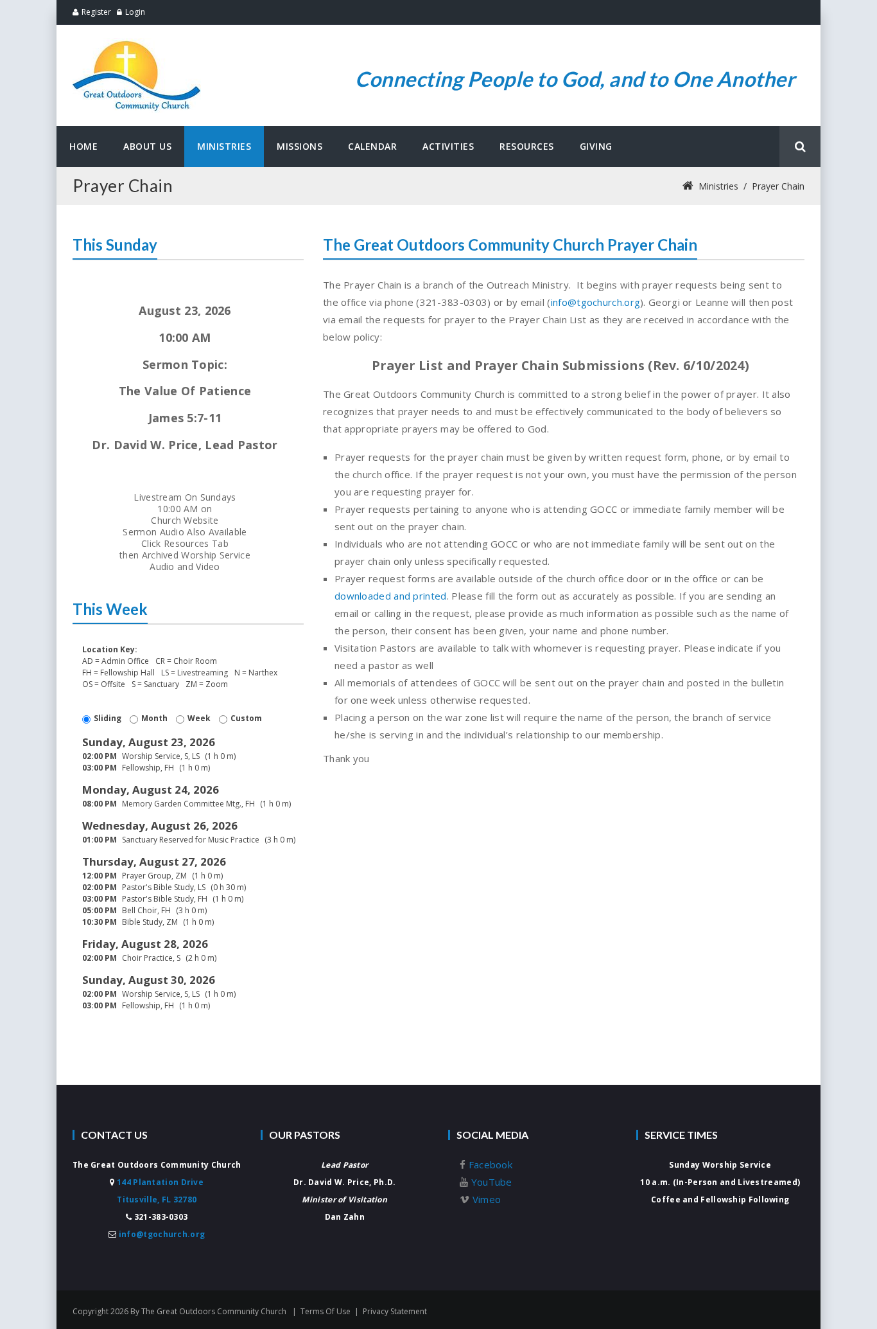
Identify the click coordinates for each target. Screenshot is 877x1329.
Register (96, 11)
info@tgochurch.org (595, 302)
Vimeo (485, 1199)
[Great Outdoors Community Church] (137, 43)
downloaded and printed (390, 595)
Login (135, 11)
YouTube (490, 1181)
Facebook (488, 1164)
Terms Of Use (325, 1311)
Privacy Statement (395, 1311)
